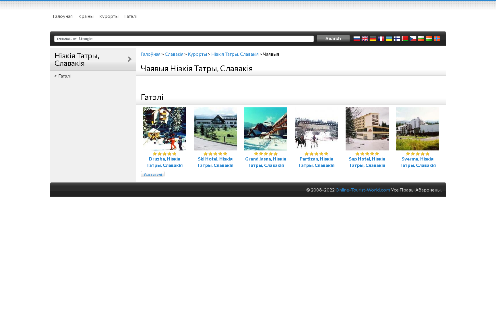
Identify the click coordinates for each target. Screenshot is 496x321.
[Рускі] (356, 38)
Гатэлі (130, 16)
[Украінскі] (388, 38)
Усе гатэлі (153, 174)
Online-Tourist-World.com (363, 189)
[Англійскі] (364, 38)
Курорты (109, 16)
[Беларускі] (405, 38)
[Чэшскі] (413, 38)
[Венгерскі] (429, 38)
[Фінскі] (397, 38)
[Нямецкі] (372, 38)
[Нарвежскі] (437, 38)
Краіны (86, 16)
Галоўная (63, 16)
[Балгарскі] (421, 38)
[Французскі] (380, 38)
